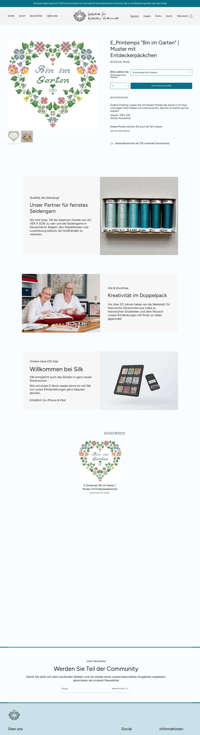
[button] (22, 16)
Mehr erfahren (120, 131)
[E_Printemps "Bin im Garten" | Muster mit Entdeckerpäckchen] (100, 461)
